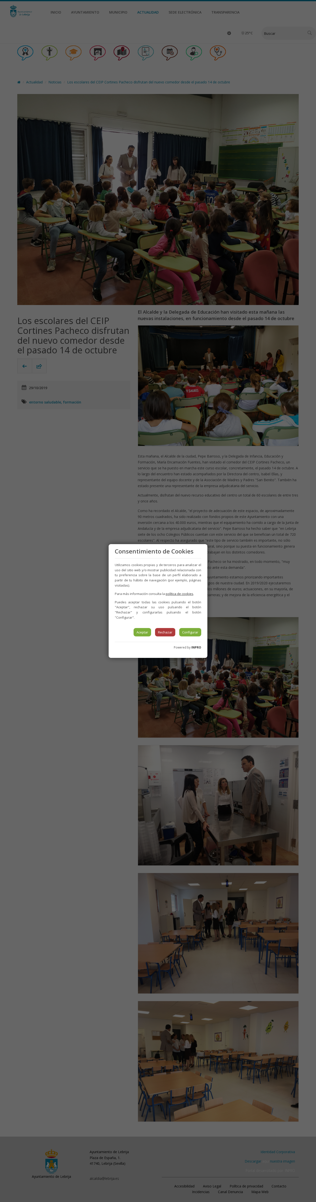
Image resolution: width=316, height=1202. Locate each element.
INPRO (196, 647)
